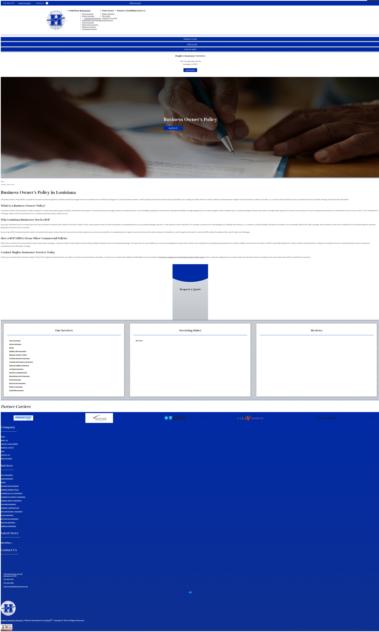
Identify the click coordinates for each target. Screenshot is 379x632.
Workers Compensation (18, 373)
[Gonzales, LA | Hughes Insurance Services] (56, 20)
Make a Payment (108, 14)
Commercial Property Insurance (21, 362)
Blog (2, 451)
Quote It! (173, 128)
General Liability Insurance (19, 365)
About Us (78, 10)
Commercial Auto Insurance (19, 358)
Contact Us (140, 10)
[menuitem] (92, 14)
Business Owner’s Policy (18, 355)
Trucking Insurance (16, 369)
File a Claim (106, 16)
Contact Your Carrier (109, 18)
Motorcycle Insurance (90, 25)
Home (71, 10)
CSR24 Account (135, 3)
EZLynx (48, 620)
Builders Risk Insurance (17, 351)
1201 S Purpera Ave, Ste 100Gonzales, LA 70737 (12, 575)
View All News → (6, 543)
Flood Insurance (88, 23)
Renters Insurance (89, 27)
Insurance (86, 10)
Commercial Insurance (92, 18)
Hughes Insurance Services (12, 620)
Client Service (108, 10)
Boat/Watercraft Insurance (92, 20)
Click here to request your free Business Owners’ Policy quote (181, 257)
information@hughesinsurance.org (15, 586)
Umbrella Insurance (89, 29)
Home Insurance (88, 16)
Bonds (11, 348)
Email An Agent (24, 3)
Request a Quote (124, 10)
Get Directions (190, 70)
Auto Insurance (87, 14)
